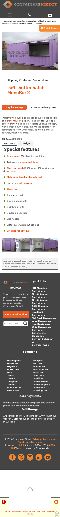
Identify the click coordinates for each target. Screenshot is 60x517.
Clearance (38, 336)
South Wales (40, 381)
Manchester (14, 387)
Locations (30, 351)
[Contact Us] (50, 14)
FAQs (46, 345)
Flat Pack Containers (44, 318)
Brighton (12, 366)
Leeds (10, 375)
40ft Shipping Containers (40, 307)
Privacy (37, 439)
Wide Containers (41, 327)
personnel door (29, 162)
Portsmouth (40, 369)
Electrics (12, 189)
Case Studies (19, 21)
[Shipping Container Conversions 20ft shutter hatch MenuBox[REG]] (30, 51)
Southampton (41, 384)
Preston (38, 372)
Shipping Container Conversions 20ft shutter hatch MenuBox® (29, 22)
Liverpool (12, 381)
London (11, 384)
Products (6, 21)
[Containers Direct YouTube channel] (48, 460)
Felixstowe (13, 369)
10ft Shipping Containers (39, 290)
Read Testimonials (16, 314)
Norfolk (37, 363)
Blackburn (12, 363)
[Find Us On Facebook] (12, 460)
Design (26, 143)
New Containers (41, 324)
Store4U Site (10, 418)
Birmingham (14, 360)
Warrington (40, 390)
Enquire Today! (14, 107)
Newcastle (13, 390)
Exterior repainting (18, 230)
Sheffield (38, 378)
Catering (31, 21)
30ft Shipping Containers (40, 301)
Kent (9, 372)
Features (9, 143)
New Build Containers (38, 313)
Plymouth (39, 366)
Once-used (13, 156)
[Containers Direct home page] (30, 4)
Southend (39, 387)
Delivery (36, 345)
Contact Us (38, 339)
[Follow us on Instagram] (30, 460)
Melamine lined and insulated (24, 177)
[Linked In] (39, 460)
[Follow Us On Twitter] (21, 460)
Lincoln (11, 378)
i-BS (21, 445)
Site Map (37, 442)
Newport (38, 360)
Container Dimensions (39, 331)
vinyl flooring (24, 183)
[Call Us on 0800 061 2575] (30, 14)
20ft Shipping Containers (40, 296)
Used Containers (41, 321)
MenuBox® (15, 120)
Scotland (38, 375)
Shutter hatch (15, 168)
